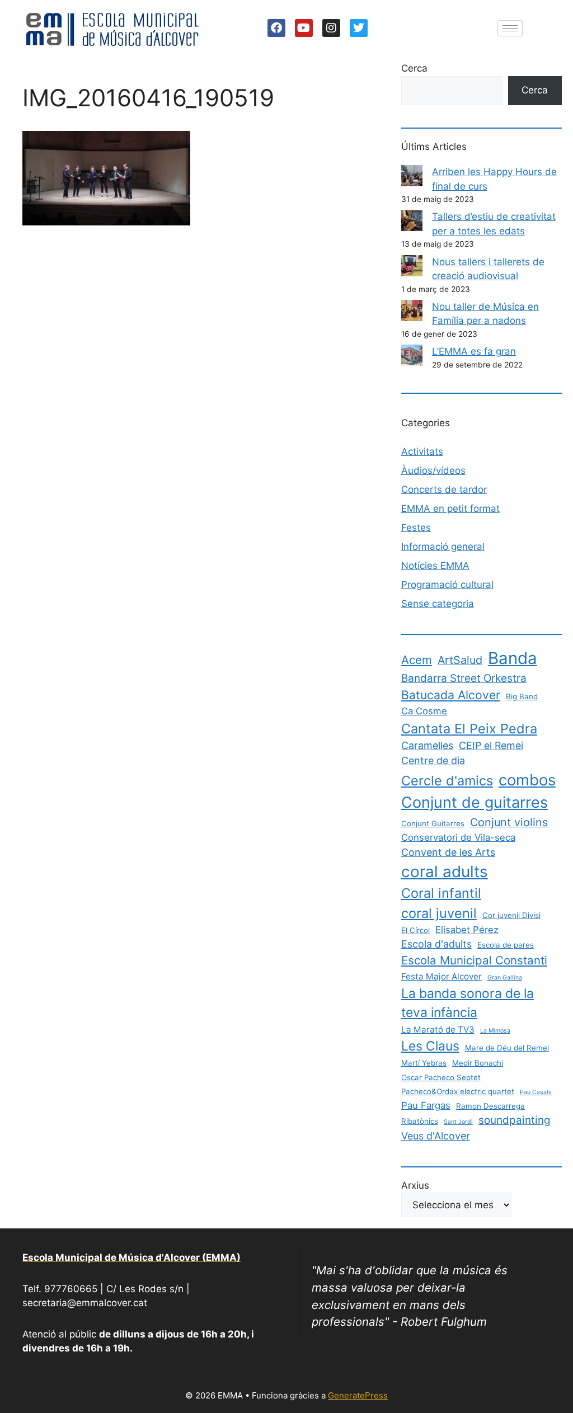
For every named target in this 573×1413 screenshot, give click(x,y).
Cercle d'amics (447, 781)
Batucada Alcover (450, 694)
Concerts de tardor (444, 489)
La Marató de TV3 (438, 1029)
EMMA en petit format (450, 508)
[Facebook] (276, 28)
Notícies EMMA (435, 565)
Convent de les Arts (448, 852)
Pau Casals (536, 1092)
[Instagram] (331, 28)
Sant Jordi (458, 1121)
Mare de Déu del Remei (507, 1047)
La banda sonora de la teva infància (467, 1003)
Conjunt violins (509, 822)
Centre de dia (433, 760)
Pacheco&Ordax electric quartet (457, 1091)
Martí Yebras (424, 1062)
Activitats (422, 451)
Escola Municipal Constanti (474, 960)
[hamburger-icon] (510, 28)
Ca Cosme (424, 711)
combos (527, 779)
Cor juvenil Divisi (511, 915)
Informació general (443, 546)
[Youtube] (304, 28)
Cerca (414, 68)
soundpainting (514, 1120)
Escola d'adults (436, 944)
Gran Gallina (504, 977)
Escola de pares (505, 944)
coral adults (444, 871)
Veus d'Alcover (435, 1136)
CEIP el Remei (491, 745)
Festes (416, 527)
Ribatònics (419, 1121)
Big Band (522, 696)
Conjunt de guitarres (474, 802)
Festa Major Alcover (441, 976)
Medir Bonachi (477, 1062)
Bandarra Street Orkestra (464, 678)
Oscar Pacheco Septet (441, 1077)
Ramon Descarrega (490, 1105)
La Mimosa (495, 1030)
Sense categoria (437, 603)
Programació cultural (447, 584)
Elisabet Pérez (467, 929)
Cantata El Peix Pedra (469, 728)
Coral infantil (441, 893)
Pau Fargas (425, 1105)
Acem (416, 660)
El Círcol (415, 930)
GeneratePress (358, 1395)
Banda (512, 658)
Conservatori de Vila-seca (458, 837)
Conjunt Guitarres (432, 823)
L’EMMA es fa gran (474, 351)
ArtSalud (460, 660)
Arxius (415, 1185)
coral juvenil (439, 913)
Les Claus (430, 1046)
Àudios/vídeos (433, 470)
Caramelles (427, 745)
